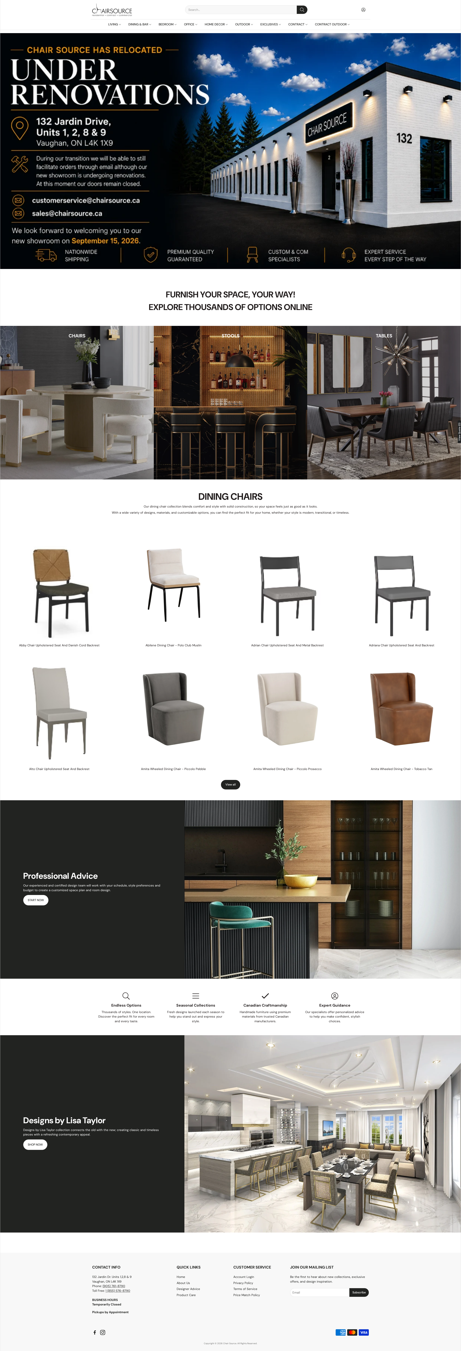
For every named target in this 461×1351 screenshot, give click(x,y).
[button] (246, 10)
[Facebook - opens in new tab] (94, 1332)
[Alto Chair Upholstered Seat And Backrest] (59, 709)
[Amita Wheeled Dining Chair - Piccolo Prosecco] (288, 709)
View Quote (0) (459, 432)
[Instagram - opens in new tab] (102, 1332)
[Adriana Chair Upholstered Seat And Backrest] (402, 585)
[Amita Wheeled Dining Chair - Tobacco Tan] (402, 709)
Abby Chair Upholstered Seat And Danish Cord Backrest (59, 645)
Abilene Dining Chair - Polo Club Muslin (174, 645)
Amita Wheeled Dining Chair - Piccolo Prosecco (287, 769)
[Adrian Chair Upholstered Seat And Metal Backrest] (288, 585)
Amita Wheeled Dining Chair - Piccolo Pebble (173, 769)
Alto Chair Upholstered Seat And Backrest (59, 769)
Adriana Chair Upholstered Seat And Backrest (401, 645)
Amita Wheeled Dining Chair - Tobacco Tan (401, 769)
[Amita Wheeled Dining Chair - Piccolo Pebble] (174, 709)
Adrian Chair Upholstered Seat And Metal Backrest (287, 645)
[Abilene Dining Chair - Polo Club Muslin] (174, 585)
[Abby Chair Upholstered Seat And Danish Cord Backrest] (59, 585)
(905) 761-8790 (114, 1286)
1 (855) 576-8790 (118, 1291)
